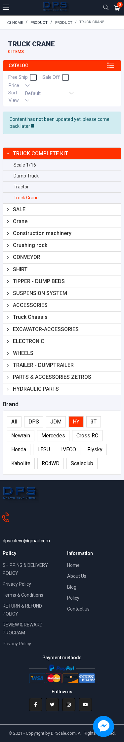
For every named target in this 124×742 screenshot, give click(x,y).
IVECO (68, 449)
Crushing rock (30, 245)
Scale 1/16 (25, 165)
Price (14, 85)
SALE (19, 209)
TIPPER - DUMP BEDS (39, 281)
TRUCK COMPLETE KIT (40, 153)
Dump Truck (26, 175)
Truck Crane (26, 197)
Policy (73, 598)
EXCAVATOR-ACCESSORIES (46, 329)
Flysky (95, 449)
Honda (18, 449)
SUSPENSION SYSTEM (40, 293)
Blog (71, 587)
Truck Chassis (30, 317)
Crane (20, 221)
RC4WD (51, 463)
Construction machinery (42, 233)
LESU (43, 449)
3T (94, 422)
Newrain (20, 435)
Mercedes (53, 435)
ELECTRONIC (28, 341)
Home (17, 23)
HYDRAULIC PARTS (36, 389)
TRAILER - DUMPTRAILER (43, 365)
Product (39, 23)
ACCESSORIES (30, 305)
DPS (33, 422)
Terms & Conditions (23, 595)
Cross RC (87, 435)
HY (76, 422)
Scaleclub (82, 463)
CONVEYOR (26, 257)
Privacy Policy (17, 584)
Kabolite (20, 463)
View (14, 100)
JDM (56, 422)
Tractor (21, 186)
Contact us (78, 609)
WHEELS (23, 353)
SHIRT (20, 269)
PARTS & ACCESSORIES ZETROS (52, 377)
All (14, 422)
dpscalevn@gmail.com (26, 540)
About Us (76, 576)
